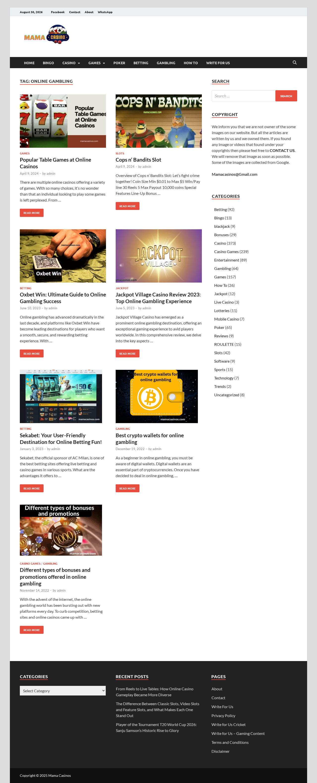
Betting (140, 62)
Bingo (48, 62)
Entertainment (226, 260)
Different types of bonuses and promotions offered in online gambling (55, 576)
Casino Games (30, 563)
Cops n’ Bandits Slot (138, 159)
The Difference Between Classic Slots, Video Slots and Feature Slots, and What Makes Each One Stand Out (157, 709)
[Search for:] (254, 95)
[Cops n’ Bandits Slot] (159, 121)
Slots (120, 153)
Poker (119, 62)
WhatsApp (105, 12)
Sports (219, 369)
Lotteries (222, 310)
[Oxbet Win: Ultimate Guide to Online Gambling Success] (63, 256)
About (89, 12)
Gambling (166, 62)
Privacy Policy (223, 715)
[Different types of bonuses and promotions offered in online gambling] (63, 532)
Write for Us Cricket (228, 724)
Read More (30, 212)
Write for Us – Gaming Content (238, 733)
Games (94, 62)
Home (29, 62)
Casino (69, 62)
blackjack (222, 226)
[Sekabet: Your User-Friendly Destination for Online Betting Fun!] (63, 397)
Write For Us (218, 62)
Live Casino (224, 302)
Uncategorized (226, 394)
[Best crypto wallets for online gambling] (159, 397)
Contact (74, 12)
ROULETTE (224, 344)
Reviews (221, 335)
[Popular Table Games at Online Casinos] (63, 121)
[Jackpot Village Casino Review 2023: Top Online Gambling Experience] (159, 256)
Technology (224, 378)
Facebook (58, 12)
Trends (220, 386)
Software (222, 361)
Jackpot (122, 288)
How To (191, 62)
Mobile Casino (226, 319)
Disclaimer (220, 751)
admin (51, 173)
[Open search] (294, 62)
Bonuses (221, 234)
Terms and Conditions (230, 742)
